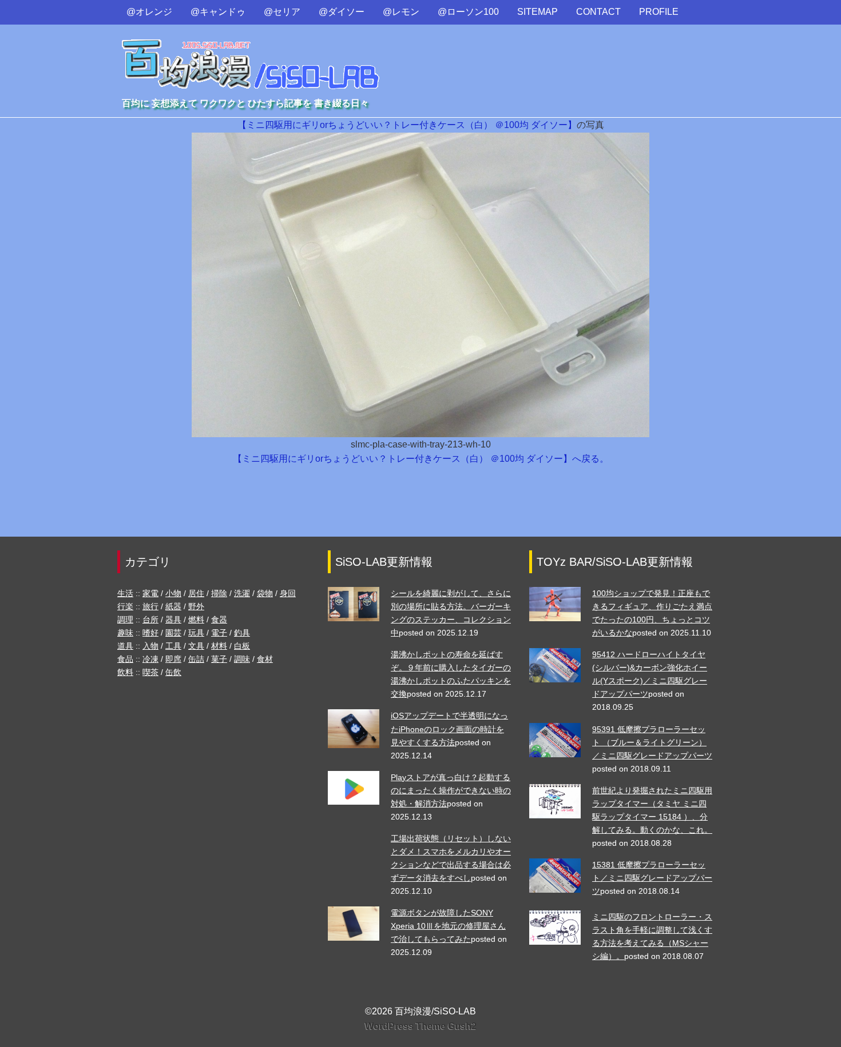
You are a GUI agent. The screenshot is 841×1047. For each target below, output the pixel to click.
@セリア (282, 12)
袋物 (265, 593)
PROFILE (659, 12)
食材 (265, 659)
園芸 (173, 632)
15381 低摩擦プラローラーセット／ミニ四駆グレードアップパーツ (652, 878)
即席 (173, 659)
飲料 (125, 672)
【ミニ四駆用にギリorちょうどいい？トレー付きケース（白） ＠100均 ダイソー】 (407, 125)
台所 (150, 619)
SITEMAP (537, 12)
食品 (125, 659)
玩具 (196, 632)
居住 (196, 593)
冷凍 (150, 659)
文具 (196, 645)
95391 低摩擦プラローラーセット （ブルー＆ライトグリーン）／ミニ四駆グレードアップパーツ (652, 742)
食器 (219, 619)
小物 (173, 593)
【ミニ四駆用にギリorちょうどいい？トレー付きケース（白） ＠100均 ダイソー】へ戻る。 (421, 458)
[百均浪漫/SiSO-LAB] (251, 53)
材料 (219, 645)
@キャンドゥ (218, 12)
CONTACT (598, 12)
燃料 (196, 619)
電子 (219, 632)
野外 (196, 606)
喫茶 (150, 672)
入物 (150, 645)
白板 (242, 645)
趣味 (125, 632)
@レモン (401, 12)
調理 (125, 619)
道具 (125, 645)
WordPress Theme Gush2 (421, 1026)
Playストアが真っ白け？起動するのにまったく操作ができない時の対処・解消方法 (451, 790)
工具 (173, 645)
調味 (242, 659)
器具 (173, 619)
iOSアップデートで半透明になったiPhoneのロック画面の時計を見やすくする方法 (449, 728)
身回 (288, 593)
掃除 (219, 593)
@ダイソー (341, 12)
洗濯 (242, 593)
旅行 (150, 606)
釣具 (242, 632)
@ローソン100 (468, 12)
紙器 (173, 606)
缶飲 (173, 672)
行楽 (125, 606)
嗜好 (150, 632)
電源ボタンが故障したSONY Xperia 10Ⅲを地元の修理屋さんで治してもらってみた (448, 926)
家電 (150, 593)
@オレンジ (149, 12)
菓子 (219, 659)
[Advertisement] (420, 507)
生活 (125, 593)
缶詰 (196, 659)
